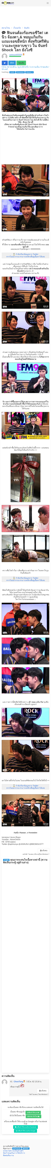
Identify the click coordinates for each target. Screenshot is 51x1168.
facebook (17, 1148)
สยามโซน (6, 28)
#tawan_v (29, 72)
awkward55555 (15, 55)
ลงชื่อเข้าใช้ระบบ (32, 1112)
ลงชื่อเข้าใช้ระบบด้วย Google (26, 1131)
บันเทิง (26, 28)
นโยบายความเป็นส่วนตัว (13, 1151)
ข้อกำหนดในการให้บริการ (14, 1153)
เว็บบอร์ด (17, 28)
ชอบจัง (21, 63)
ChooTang (18, 1082)
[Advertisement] (25, 147)
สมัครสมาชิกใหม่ (32, 1116)
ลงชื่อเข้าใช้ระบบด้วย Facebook (26, 1127)
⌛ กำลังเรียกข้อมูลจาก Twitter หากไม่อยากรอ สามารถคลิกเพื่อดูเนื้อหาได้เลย (25, 255)
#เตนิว (12, 72)
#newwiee (20, 72)
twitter (26, 1148)
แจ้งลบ (44, 850)
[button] (48, 3)
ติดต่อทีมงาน (8, 1155)
